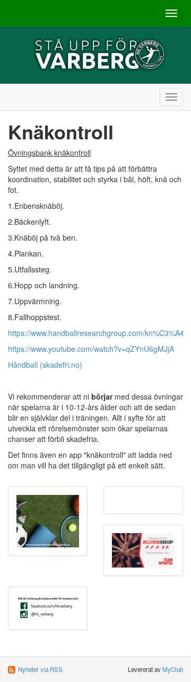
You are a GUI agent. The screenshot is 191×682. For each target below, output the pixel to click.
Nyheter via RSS (40, 669)
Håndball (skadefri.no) (45, 364)
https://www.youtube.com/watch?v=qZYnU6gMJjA (91, 348)
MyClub (172, 669)
